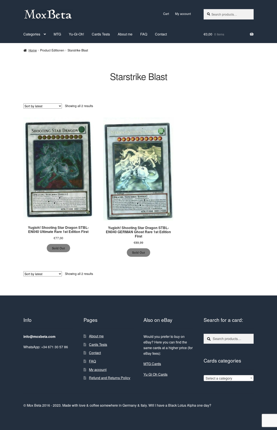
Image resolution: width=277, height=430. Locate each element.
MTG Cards (152, 363)
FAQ (143, 34)
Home (33, 50)
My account (183, 13)
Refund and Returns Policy (109, 377)
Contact (161, 34)
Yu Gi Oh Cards (155, 374)
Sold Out (58, 248)
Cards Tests (101, 34)
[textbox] (228, 378)
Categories (31, 34)
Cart (166, 13)
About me (125, 34)
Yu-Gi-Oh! (76, 34)
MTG (57, 34)
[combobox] (229, 378)
